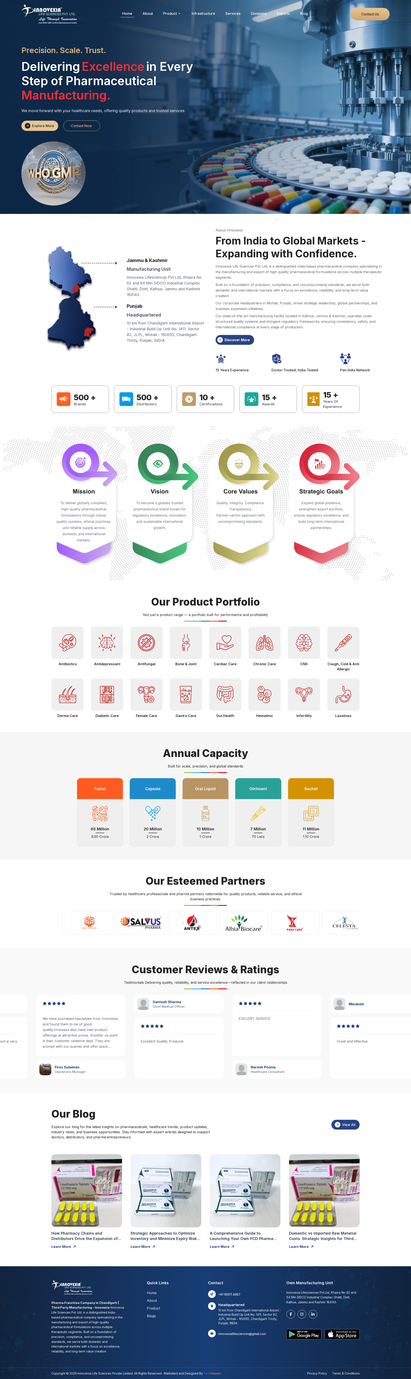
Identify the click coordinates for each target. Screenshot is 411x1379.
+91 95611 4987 (229, 1294)
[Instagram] (302, 1314)
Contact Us (370, 14)
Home (127, 13)
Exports (283, 13)
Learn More (61, 1246)
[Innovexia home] (50, 14)
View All (348, 1125)
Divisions (259, 13)
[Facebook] (290, 1314)
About (148, 13)
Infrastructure (203, 13)
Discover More (237, 340)
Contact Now (81, 126)
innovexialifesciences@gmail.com (242, 1334)
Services (233, 13)
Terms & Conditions (346, 1373)
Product (170, 13)
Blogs (151, 1316)
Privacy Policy (317, 1373)
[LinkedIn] (313, 1314)
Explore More (43, 126)
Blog (304, 13)
